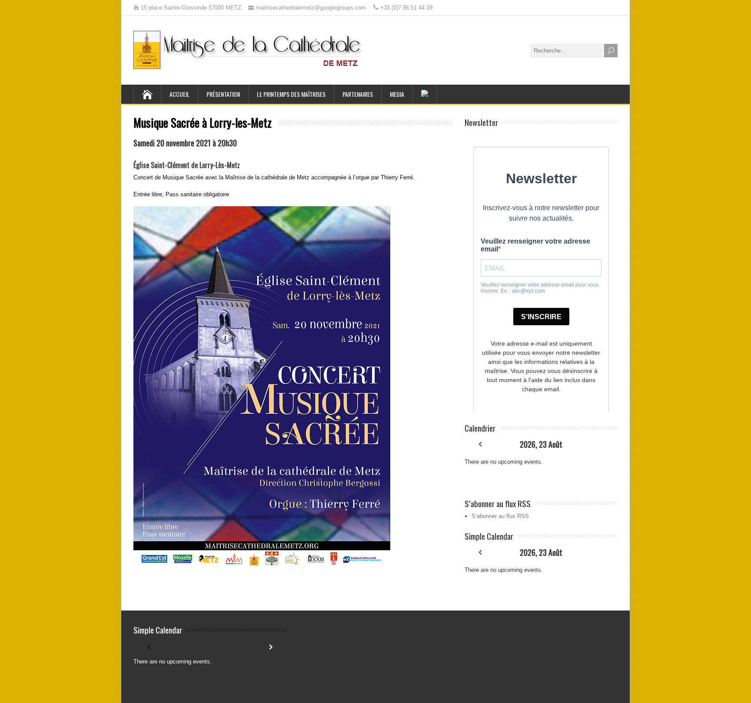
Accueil (179, 94)
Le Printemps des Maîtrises (291, 94)
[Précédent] (480, 444)
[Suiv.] (602, 444)
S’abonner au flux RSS (500, 516)
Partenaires (357, 94)
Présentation (223, 94)
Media (397, 94)
